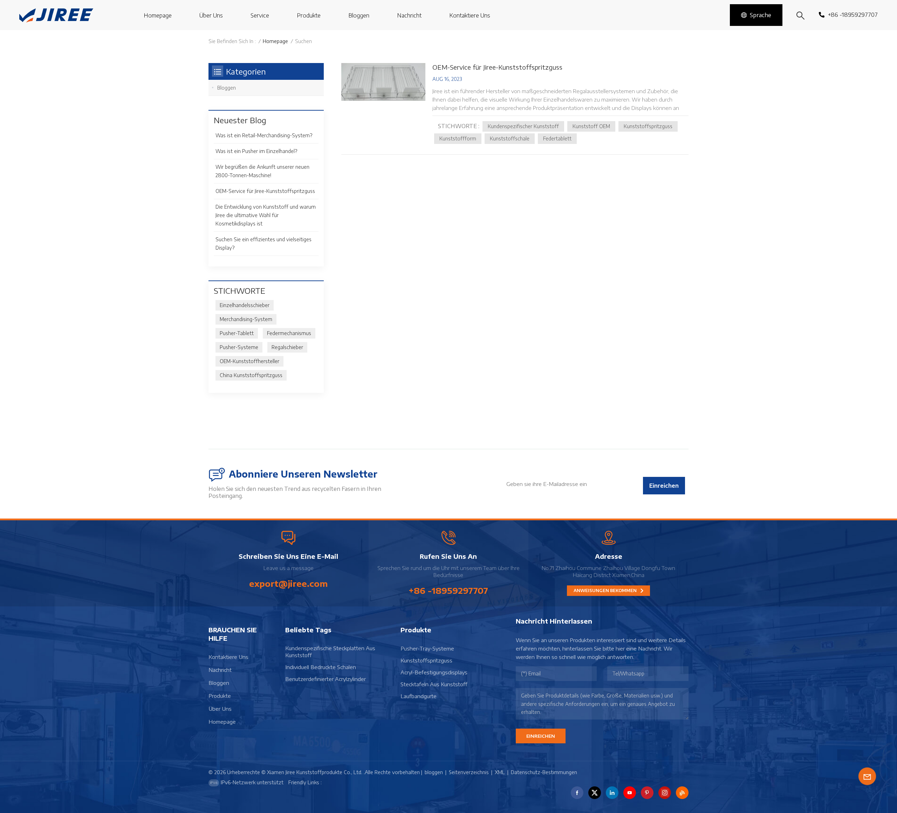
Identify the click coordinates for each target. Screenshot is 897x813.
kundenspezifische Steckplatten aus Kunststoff (330, 651)
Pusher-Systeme (239, 347)
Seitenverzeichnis (469, 772)
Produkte (309, 15)
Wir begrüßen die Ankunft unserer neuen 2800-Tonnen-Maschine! (262, 171)
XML (500, 772)
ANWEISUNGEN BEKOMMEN (606, 590)
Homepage (158, 15)
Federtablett (557, 138)
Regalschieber (287, 347)
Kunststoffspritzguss (648, 126)
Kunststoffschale (509, 138)
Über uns (211, 15)
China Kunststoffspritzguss (251, 375)
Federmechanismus (289, 333)
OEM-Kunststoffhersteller (249, 361)
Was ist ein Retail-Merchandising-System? (263, 135)
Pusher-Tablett (237, 333)
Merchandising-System (246, 319)
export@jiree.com (288, 583)
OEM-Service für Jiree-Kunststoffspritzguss (497, 67)
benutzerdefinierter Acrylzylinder (325, 679)
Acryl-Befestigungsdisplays (433, 672)
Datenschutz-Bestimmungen (544, 772)
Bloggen (226, 88)
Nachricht (409, 15)
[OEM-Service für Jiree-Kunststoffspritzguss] (383, 82)
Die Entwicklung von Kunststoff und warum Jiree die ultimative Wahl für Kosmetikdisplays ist (265, 215)
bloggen (358, 15)
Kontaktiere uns (469, 15)
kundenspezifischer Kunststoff (523, 126)
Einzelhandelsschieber (244, 305)
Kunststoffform (457, 138)
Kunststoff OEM (591, 126)
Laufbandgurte (418, 696)
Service (260, 15)
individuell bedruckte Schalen (320, 667)
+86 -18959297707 (853, 14)
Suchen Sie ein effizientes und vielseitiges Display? (263, 243)
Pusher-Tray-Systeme (427, 648)
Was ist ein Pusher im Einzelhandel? (256, 151)
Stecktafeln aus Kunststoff (433, 684)
